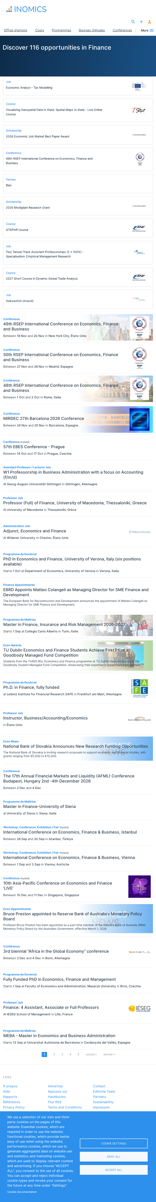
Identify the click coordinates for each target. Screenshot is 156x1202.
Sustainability (103, 1102)
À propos (10, 1086)
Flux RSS (54, 1102)
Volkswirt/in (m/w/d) (20, 301)
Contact (99, 1086)
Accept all (113, 1169)
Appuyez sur (57, 1091)
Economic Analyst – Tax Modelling (29, 87)
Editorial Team (104, 1091)
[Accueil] (26, 9)
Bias (9, 185)
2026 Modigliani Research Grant (28, 207)
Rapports (10, 1097)
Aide (6, 1091)
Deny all (113, 1156)
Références (11, 1102)
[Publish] (141, 22)
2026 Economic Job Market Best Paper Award (37, 136)
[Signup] (149, 22)
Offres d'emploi (15, 30)
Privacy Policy (14, 1107)
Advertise (55, 1086)
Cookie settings (113, 1143)
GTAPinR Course (17, 229)
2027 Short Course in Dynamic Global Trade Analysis (42, 278)
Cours (39, 30)
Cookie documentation (22, 1191)
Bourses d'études (92, 30)
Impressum (101, 1107)
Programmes (61, 30)
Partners (99, 1097)
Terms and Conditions (65, 1107)
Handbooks (57, 1097)
